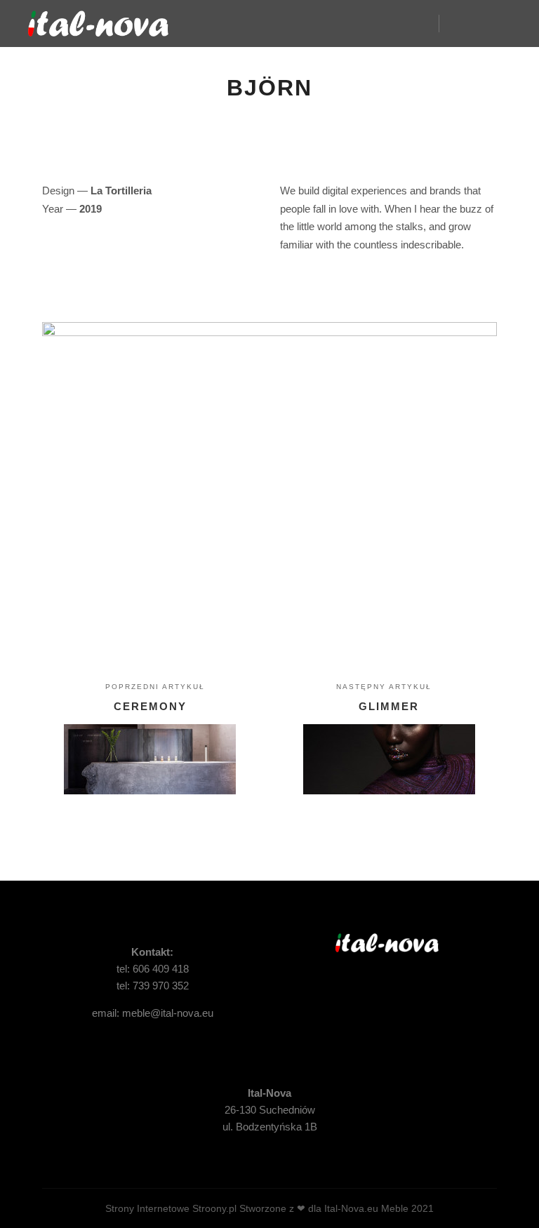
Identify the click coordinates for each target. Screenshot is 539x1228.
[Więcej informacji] (462, 23)
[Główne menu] (487, 23)
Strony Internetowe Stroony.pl (171, 1208)
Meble (394, 1208)
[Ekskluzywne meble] (98, 23)
